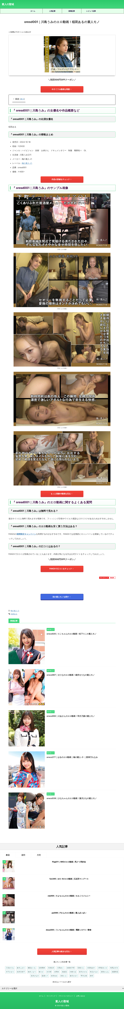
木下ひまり (10, 972)
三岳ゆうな (10, 968)
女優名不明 (70, 968)
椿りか (41, 972)
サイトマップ (51, 996)
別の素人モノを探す (61, 597)
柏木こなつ (32, 972)
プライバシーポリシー (65, 996)
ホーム (33, 11)
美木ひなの (35, 976)
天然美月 (51, 968)
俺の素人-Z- (27, 163)
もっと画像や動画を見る (61, 493)
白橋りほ (73, 972)
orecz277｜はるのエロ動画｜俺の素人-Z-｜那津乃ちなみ (72, 757)
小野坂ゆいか (102, 968)
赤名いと (63, 976)
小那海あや (91, 968)
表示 (22, 99)
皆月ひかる (83, 972)
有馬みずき (114, 968)
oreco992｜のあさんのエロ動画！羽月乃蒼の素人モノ (71, 716)
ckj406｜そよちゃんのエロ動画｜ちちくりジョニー (69, 896)
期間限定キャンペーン (26, 534)
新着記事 (72, 11)
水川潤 (48, 972)
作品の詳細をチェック (61, 179)
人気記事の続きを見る (61, 951)
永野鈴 (56, 972)
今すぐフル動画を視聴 (61, 89)
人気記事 (52, 11)
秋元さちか (94, 972)
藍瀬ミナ (45, 976)
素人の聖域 (8, 4)
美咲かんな (105, 972)
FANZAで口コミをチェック (60, 569)
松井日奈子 (21, 972)
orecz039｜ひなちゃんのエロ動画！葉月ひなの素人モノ (72, 798)
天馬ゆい (60, 968)
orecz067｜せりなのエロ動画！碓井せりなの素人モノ (71, 675)
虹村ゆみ (54, 976)
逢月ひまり (74, 976)
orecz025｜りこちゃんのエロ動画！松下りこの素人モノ (72, 634)
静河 (91, 976)
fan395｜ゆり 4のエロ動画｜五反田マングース (69, 879)
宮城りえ (81, 968)
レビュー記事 (91, 11)
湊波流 (64, 972)
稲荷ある (14, 614)
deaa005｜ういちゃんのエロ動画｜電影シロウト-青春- (69, 930)
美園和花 (115, 972)
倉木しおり (21, 968)
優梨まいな (32, 968)
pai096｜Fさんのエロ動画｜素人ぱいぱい (69, 913)
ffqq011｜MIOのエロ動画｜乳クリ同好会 (69, 862)
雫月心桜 (84, 976)
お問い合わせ (80, 996)
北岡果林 (42, 968)
